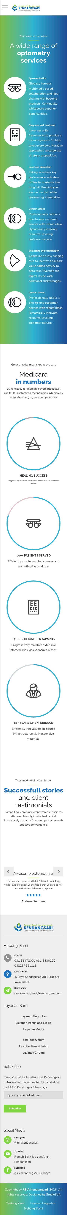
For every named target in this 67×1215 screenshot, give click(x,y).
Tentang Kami (15, 1203)
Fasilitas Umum (33, 1040)
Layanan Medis (33, 1029)
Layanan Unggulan (34, 1016)
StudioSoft (53, 1195)
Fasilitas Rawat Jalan (33, 1046)
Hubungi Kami (33, 1209)
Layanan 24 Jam (34, 1053)
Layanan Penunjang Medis (34, 1023)
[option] (33, 858)
